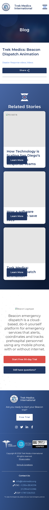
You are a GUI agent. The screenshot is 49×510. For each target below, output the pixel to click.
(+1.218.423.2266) (28, 489)
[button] (24, 359)
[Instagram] (16, 427)
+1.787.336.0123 (28, 493)
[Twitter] (21, 427)
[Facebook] (32, 427)
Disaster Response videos (14, 62)
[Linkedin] (26, 427)
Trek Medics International (23, 7)
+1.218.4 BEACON (28, 485)
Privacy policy (24, 459)
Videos (30, 62)
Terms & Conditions (25, 465)
